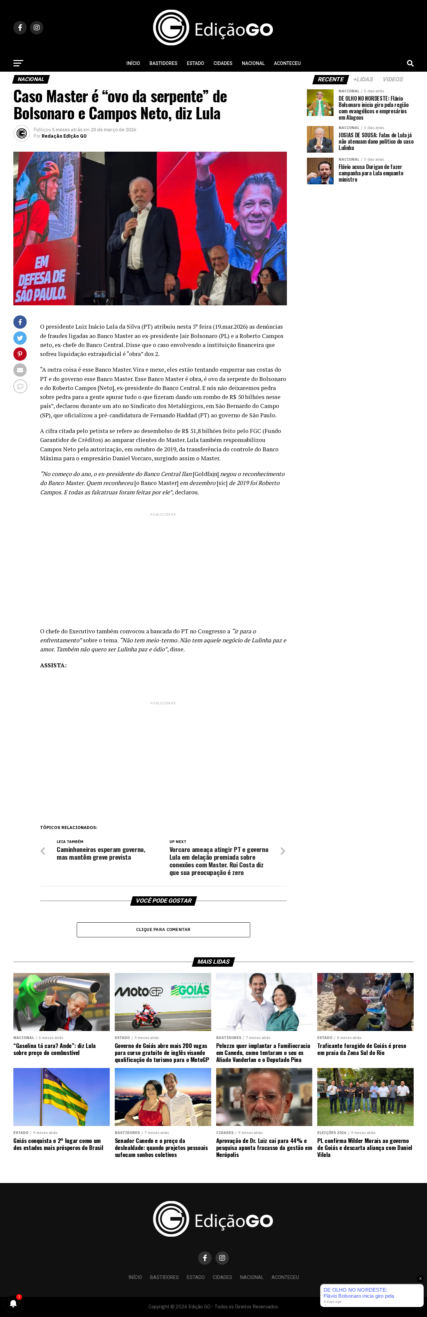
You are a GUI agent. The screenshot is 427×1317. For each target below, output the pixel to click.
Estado (195, 63)
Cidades (223, 63)
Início (133, 63)
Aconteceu (287, 63)
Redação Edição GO (64, 136)
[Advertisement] (163, 564)
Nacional (253, 63)
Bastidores (163, 63)
